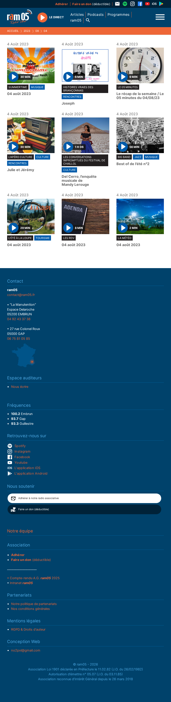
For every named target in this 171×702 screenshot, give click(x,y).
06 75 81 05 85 (18, 339)
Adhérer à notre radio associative (38, 498)
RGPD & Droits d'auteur (28, 629)
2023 (27, 30)
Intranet (21, 583)
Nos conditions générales (30, 609)
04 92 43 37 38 (19, 319)
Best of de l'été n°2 (132, 164)
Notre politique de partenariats (34, 604)
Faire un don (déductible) (33, 509)
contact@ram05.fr (21, 295)
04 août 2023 (19, 94)
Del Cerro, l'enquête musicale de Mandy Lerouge (79, 180)
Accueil (13, 30)
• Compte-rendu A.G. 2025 (33, 578)
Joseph (68, 103)
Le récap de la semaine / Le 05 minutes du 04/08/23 (140, 96)
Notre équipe (20, 531)
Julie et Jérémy (20, 170)
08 (37, 30)
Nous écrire (19, 387)
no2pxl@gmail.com (25, 650)
